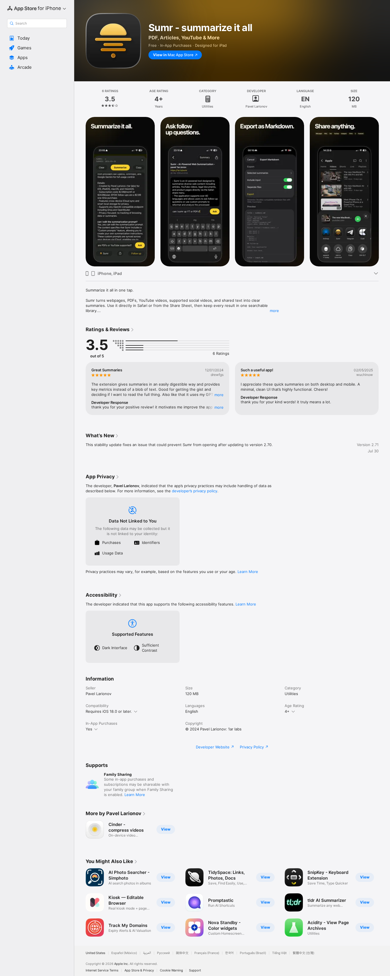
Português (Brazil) (253, 953)
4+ (287, 711)
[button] (37, 38)
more (274, 310)
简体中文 (182, 953)
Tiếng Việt (279, 953)
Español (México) (124, 953)
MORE (219, 394)
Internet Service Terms (102, 970)
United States (95, 953)
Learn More (248, 571)
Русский (163, 953)
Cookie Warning (171, 970)
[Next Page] (384, 192)
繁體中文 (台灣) (303, 953)
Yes (89, 729)
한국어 (229, 953)
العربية (147, 953)
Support (195, 970)
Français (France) (206, 953)
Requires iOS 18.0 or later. (109, 711)
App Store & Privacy (139, 970)
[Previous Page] (80, 192)
